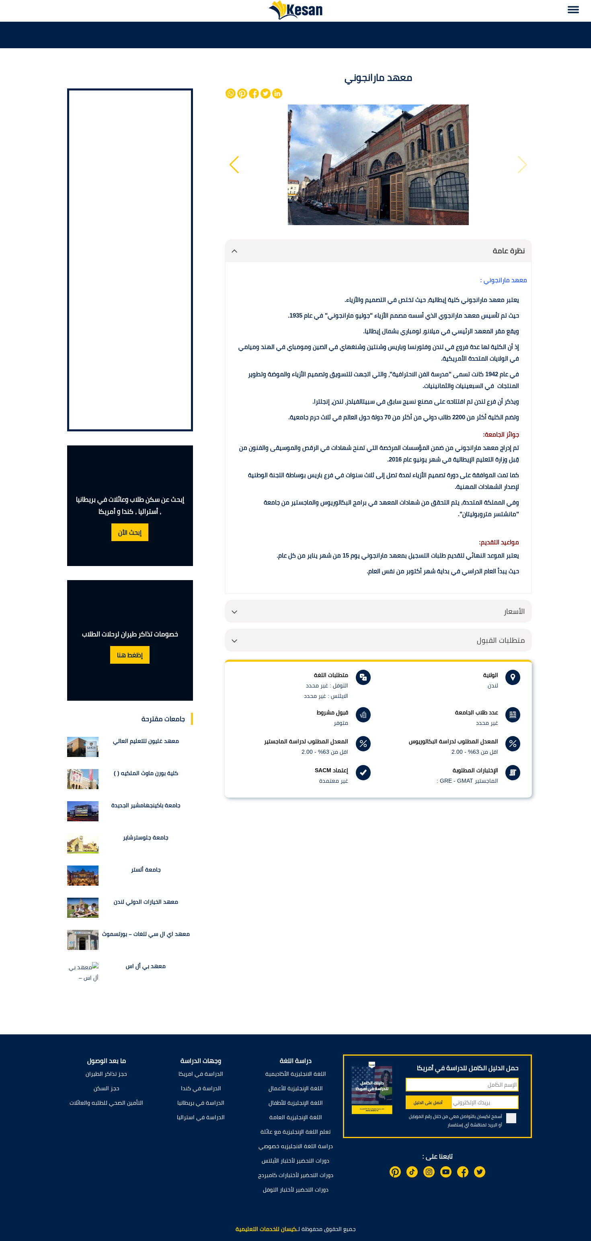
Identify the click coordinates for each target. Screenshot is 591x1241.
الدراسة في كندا (201, 1088)
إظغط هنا (130, 655)
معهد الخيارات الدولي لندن (146, 901)
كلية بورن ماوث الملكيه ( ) (146, 773)
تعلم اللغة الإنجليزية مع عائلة (295, 1131)
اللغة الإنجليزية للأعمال (296, 1088)
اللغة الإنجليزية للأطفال (296, 1102)
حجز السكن (106, 1088)
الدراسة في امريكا (201, 1074)
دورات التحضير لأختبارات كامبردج (295, 1175)
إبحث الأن (130, 532)
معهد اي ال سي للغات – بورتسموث (146, 934)
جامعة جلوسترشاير (145, 837)
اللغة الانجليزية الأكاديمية (295, 1074)
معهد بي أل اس (146, 966)
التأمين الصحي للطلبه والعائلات (106, 1102)
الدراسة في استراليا (201, 1117)
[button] (234, 165)
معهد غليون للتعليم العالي (146, 741)
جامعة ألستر (146, 869)
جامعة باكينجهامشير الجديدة (146, 805)
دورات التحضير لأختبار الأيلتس (295, 1160)
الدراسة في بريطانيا (200, 1102)
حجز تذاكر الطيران (106, 1074)
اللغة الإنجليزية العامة (295, 1117)
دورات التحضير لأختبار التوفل (295, 1189)
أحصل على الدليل (428, 1102)
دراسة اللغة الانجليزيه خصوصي (296, 1146)
